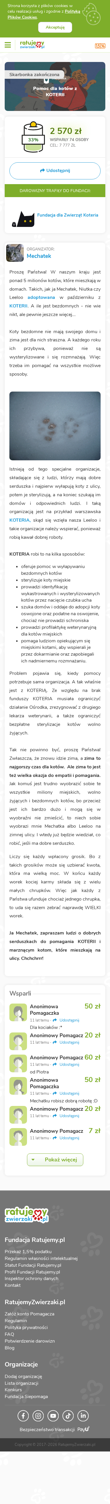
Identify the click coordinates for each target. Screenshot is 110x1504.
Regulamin (16, 1321)
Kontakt (13, 1285)
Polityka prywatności (26, 1327)
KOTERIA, (21, 520)
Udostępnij (68, 1020)
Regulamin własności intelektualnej (41, 1258)
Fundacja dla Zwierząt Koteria (67, 215)
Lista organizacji (21, 1383)
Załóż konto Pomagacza (29, 1314)
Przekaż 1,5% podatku (28, 1251)
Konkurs (13, 1390)
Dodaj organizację (23, 1376)
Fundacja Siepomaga (26, 1396)
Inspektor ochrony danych (31, 1278)
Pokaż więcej (61, 1159)
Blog (9, 1348)
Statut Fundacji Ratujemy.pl (33, 1265)
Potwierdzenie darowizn (30, 1341)
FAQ (9, 1334)
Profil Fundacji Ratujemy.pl (32, 1272)
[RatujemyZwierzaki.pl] (32, 43)
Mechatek (39, 256)
